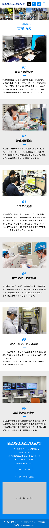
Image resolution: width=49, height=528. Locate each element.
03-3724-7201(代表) (24, 459)
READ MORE (24, 469)
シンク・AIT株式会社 (24, 476)
